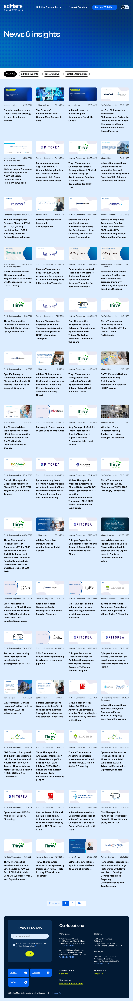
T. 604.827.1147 (66, 945)
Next (81, 903)
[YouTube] (18, 982)
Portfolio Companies (76, 73)
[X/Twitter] (41, 973)
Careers (63, 974)
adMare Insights (29, 73)
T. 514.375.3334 (101, 963)
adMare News (52, 73)
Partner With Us (103, 7)
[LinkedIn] (18, 973)
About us (98, 974)
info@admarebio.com (71, 984)
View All (10, 73)
